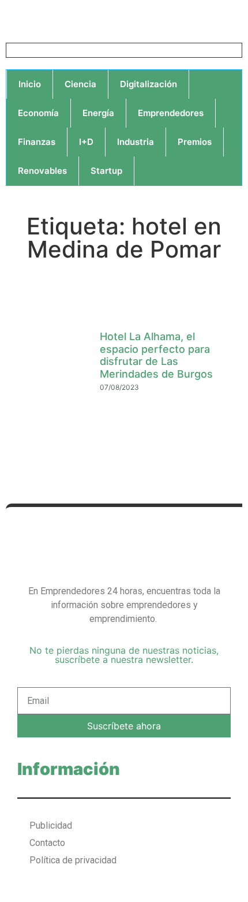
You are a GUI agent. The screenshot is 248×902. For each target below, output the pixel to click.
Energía (98, 112)
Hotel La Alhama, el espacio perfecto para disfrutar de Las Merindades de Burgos (156, 355)
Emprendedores (171, 112)
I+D (86, 141)
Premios (195, 141)
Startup (106, 170)
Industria (135, 141)
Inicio (29, 84)
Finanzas (36, 141)
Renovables (42, 170)
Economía (38, 112)
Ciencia (80, 84)
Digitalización (148, 84)
